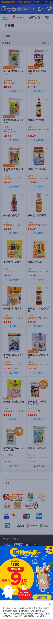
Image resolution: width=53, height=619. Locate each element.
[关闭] (50, 604)
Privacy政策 (39, 616)
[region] (26, 609)
